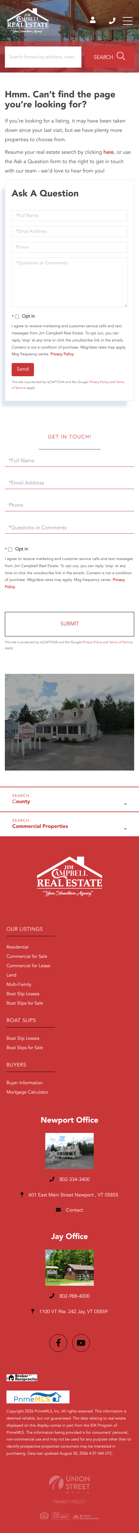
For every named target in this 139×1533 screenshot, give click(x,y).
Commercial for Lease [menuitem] (28, 966)
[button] (109, 57)
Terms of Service (121, 642)
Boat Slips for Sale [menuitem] (24, 1003)
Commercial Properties (40, 826)
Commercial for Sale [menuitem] (26, 957)
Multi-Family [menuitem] (18, 985)
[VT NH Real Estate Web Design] (69, 1484)
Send (23, 369)
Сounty (21, 801)
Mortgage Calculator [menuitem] (27, 1092)
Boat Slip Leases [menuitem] (22, 994)
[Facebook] (58, 1343)
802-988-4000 (74, 1296)
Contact (74, 1210)
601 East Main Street (72, 1195)
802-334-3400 (112, 21)
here (108, 152)
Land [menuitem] (11, 975)
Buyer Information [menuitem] (24, 1083)
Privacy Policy (62, 354)
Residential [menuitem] (17, 947)
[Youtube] (81, 1343)
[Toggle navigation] (128, 21)
